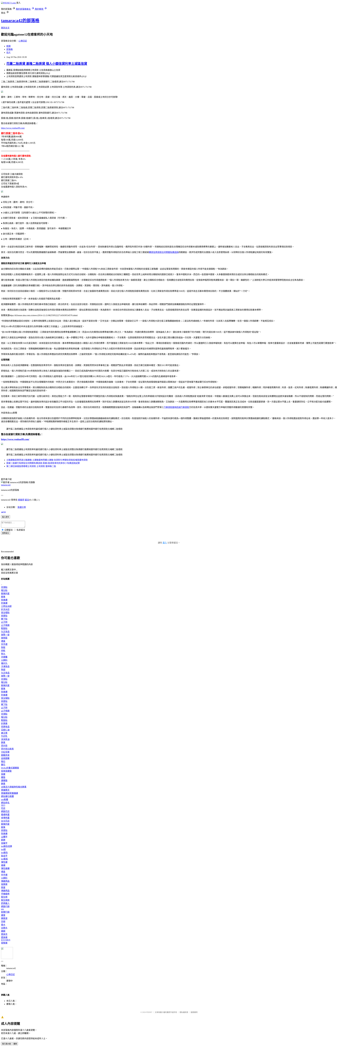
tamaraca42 (6, 485)
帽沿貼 (4, 590)
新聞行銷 (5, 912)
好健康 (4, 723)
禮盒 (3, 641)
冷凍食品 (5, 666)
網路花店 (5, 811)
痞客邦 (21, 500)
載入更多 (5, 517)
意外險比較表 (7, 749)
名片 (8, 52)
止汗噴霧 (5, 625)
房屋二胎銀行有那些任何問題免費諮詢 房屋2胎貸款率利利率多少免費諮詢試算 (43, 463)
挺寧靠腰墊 (6, 771)
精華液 (4, 918)
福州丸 (4, 663)
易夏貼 (4, 616)
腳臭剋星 (5, 593)
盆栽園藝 (5, 758)
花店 (3, 808)
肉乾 (3, 650)
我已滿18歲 (6, 1044)
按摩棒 (4, 884)
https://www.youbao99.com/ (13, 128)
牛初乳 (4, 736)
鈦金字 (4, 856)
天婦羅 (4, 657)
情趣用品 (5, 881)
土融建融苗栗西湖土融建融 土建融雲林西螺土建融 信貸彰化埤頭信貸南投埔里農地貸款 (47, 460)
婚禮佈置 (5, 814)
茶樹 (3, 921)
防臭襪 (4, 603)
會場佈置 (5, 818)
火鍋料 (4, 660)
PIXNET (149, 1012)
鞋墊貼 (4, 628)
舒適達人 (5, 903)
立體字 (4, 837)
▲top (3, 512)
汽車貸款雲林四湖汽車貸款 (176, 407)
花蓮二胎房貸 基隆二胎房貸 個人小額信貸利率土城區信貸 (46, 63)
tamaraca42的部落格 (20, 20)
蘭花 (3, 765)
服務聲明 (194, 1012)
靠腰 (3, 774)
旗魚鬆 (4, 638)
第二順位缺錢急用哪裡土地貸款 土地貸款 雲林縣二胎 (31, 466)
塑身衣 (4, 934)
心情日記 (22, 41)
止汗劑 (4, 622)
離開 (15, 1044)
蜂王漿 (4, 733)
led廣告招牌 (6, 846)
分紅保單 (5, 752)
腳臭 (3, 597)
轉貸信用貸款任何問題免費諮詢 (164, 252)
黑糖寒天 (5, 790)
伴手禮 (4, 644)
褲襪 (3, 865)
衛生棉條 (5, 900)
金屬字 (4, 843)
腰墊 (3, 777)
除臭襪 (4, 600)
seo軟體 (4, 799)
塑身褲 (4, 937)
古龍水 (4, 928)
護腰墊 (4, 780)
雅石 (3, 761)
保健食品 (5, 727)
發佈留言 (5, 533)
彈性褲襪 (5, 868)
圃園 (3, 931)
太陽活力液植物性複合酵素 (13, 787)
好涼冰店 (5, 609)
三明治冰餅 (6, 606)
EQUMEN (5, 940)
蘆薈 (3, 915)
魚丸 (3, 654)
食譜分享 (21, 507)
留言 (27, 500)
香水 (3, 925)
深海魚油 (5, 739)
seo (2, 909)
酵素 (3, 742)
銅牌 (3, 840)
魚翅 (3, 669)
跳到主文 (5, 28)
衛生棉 (4, 897)
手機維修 (5, 894)
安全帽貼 (5, 612)
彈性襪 (4, 862)
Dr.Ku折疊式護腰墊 (10, 768)
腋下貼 (4, 619)
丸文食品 (5, 631)
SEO (3, 805)
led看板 (4, 859)
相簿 (8, 46)
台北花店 (5, 821)
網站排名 (5, 803)
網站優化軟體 (7, 796)
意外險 (4, 746)
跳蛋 (3, 887)
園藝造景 (5, 755)
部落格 (9, 49)
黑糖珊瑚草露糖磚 (9, 793)
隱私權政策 (184, 1012)
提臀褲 (4, 943)
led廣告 (4, 852)
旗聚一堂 (5, 635)
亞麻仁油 (5, 730)
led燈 (3, 849)
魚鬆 (3, 647)
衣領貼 (4, 587)
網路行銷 (5, 906)
